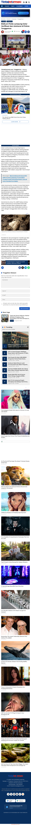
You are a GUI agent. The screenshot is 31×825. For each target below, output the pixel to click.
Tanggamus (9, 21)
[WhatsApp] (28, 267)
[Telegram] (25, 267)
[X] (11, 795)
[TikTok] (20, 795)
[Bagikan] (28, 32)
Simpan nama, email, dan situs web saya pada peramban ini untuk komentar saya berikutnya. (15, 304)
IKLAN (28, 790)
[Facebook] (19, 267)
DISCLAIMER (25, 789)
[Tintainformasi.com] (11, 2)
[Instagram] (14, 795)
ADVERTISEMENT (21, 790)
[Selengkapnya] (28, 327)
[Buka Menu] (26, 2)
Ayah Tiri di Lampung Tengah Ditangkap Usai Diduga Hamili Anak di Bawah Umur (18, 381)
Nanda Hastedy (8, 31)
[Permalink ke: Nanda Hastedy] (3, 31)
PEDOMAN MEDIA (17, 789)
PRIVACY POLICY (12, 790)
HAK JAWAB (4, 790)
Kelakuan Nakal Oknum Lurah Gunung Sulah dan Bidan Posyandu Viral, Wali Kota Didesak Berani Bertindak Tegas (18, 363)
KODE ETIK (9, 789)
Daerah (11, 320)
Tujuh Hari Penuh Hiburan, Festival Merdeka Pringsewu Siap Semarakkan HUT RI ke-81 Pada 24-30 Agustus (19, 318)
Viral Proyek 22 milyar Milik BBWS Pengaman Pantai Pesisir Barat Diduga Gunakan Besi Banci (17, 358)
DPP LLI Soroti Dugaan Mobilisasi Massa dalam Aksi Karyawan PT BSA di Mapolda (18, 352)
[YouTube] (17, 795)
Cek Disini (11, 808)
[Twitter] (22, 267)
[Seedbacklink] (23, 794)
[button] (24, 2)
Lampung (4, 21)
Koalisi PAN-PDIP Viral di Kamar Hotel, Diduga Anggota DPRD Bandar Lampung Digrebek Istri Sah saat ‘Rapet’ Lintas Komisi (18, 375)
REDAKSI (4, 789)
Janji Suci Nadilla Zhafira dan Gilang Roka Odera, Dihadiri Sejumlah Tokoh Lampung (18, 369)
